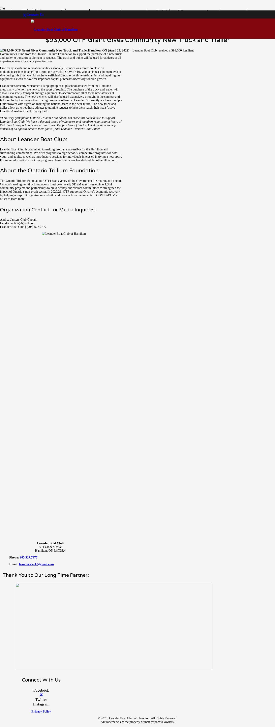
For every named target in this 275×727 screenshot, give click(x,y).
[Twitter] (24, 15)
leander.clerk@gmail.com (36, 564)
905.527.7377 (28, 557)
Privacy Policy (41, 711)
